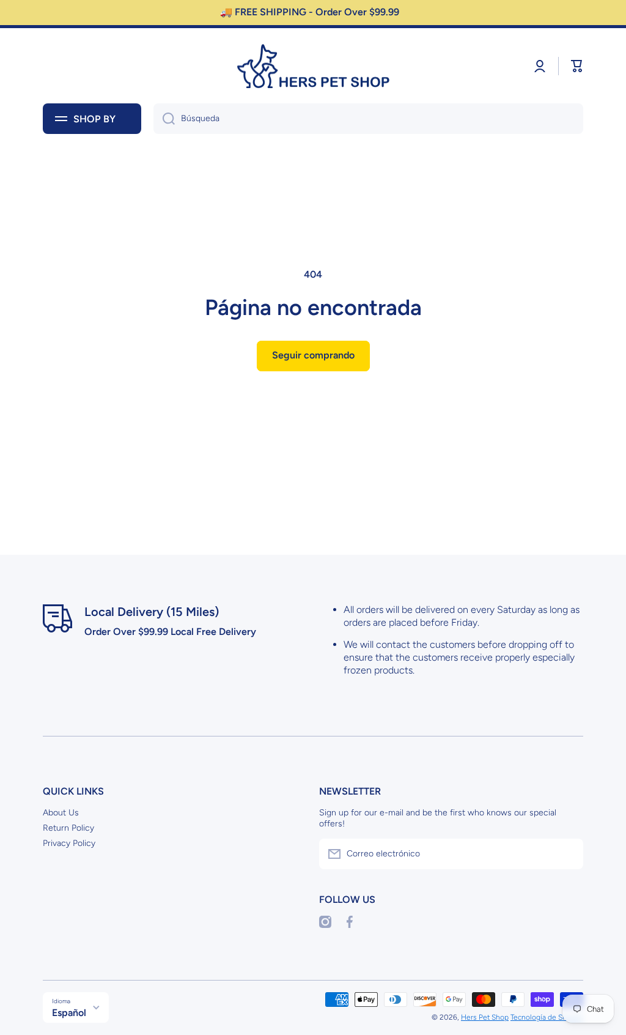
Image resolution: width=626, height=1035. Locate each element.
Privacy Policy (69, 843)
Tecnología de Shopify (546, 1017)
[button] (577, 66)
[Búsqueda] (164, 118)
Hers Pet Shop (485, 1017)
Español (69, 1012)
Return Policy (68, 828)
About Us (61, 812)
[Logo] (313, 66)
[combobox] (368, 118)
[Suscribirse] (568, 854)
